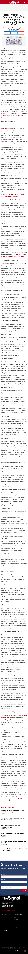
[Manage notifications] (25, 951)
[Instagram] (15, 950)
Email (2, 884)
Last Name (3, 879)
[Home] (1, 7)
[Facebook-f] (10, 950)
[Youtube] (17, 950)
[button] (3, 2)
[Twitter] (12, 950)
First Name (3, 874)
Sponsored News (14, 7)
